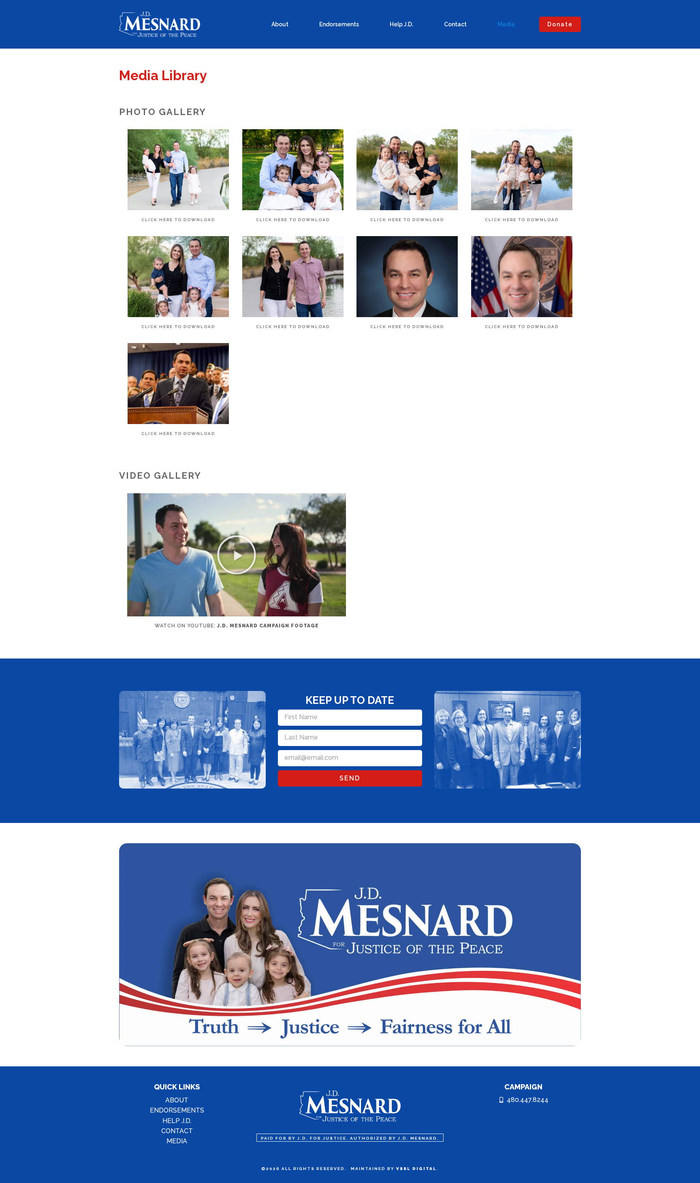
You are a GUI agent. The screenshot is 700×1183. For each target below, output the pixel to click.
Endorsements (339, 24)
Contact (455, 24)
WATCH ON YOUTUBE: (237, 626)
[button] (236, 555)
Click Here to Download (178, 219)
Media (506, 24)
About (279, 24)
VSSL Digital (416, 1168)
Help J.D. (401, 24)
